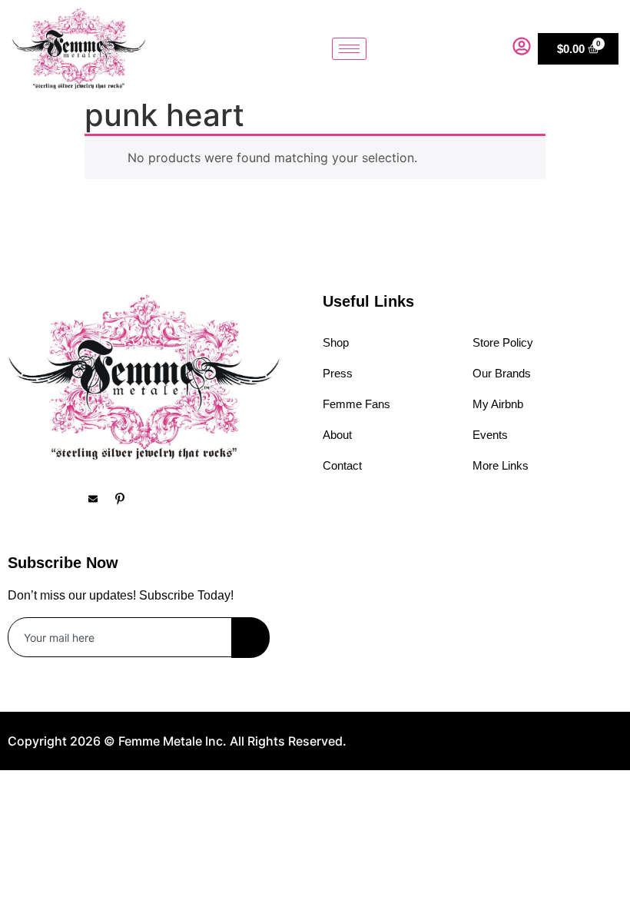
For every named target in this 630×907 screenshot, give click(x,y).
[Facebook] (19, 498)
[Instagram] (46, 498)
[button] (489, 48)
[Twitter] (73, 498)
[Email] (99, 498)
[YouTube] (153, 498)
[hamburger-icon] (349, 49)
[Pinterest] (126, 498)
